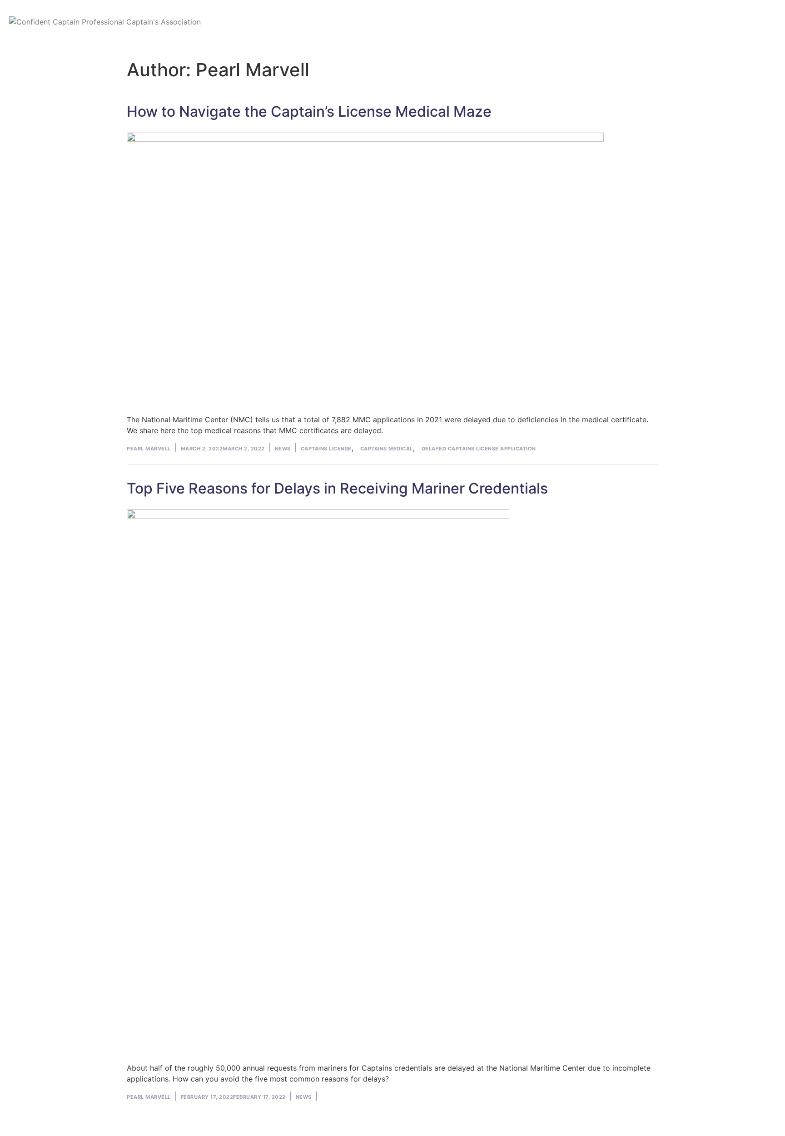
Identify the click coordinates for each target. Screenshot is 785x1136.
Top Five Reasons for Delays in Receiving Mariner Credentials (337, 488)
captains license (326, 448)
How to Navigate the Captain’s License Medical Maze (309, 111)
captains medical (386, 448)
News (283, 448)
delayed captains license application (479, 448)
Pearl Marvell (149, 448)
